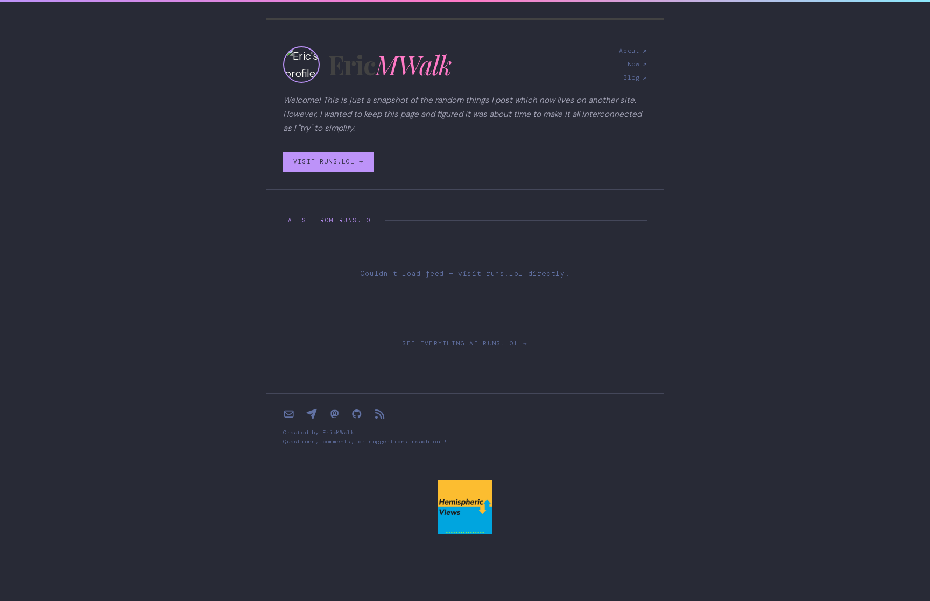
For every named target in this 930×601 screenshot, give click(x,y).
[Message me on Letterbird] (312, 414)
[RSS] (379, 414)
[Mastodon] (334, 414)
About (633, 51)
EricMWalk (338, 432)
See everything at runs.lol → (465, 343)
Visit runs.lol (328, 162)
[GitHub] (357, 414)
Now (637, 64)
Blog (635, 78)
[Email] (289, 414)
